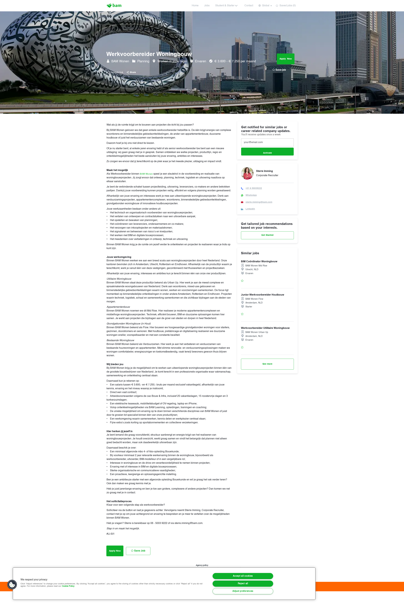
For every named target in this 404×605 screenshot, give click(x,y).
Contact (248, 5)
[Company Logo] (114, 5)
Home (195, 5)
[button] (265, 5)
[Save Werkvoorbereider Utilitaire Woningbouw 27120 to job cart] (242, 347)
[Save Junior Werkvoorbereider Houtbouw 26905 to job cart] (242, 314)
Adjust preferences (242, 591)
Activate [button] (267, 153)
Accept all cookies (243, 576)
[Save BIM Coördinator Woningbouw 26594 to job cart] (242, 280)
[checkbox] (279, 70)
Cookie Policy (68, 586)
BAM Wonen (146, 173)
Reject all (243, 583)
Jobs (207, 5)
